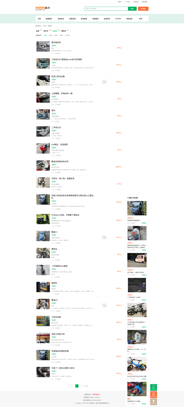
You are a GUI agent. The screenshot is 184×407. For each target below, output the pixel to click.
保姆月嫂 (72, 19)
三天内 (55, 35)
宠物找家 (129, 19)
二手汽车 (118, 19)
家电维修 (84, 19)
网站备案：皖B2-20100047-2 (92, 397)
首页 (39, 19)
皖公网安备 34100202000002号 (92, 400)
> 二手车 (43, 26)
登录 (120, 1)
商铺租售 (49, 19)
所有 (45, 35)
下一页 (86, 386)
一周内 (61, 35)
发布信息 (143, 8)
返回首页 (38, 26)
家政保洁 (61, 19)
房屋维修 (95, 19)
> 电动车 (49, 26)
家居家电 (107, 19)
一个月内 (67, 35)
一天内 (50, 35)
